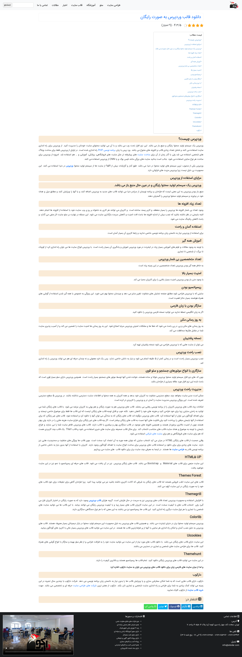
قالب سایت (76, 5)
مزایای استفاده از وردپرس (192, 44)
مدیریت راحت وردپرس (193, 100)
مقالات (55, 5)
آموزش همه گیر (196, 62)
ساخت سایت (144, 155)
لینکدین (196, 607)
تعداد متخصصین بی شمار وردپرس (189, 66)
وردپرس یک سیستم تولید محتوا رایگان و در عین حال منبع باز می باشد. (178, 49)
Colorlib (198, 117)
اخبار (65, 5)
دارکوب (198, 130)
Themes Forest (195, 109)
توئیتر (162, 607)
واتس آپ (149, 607)
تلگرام (185, 607)
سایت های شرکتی (154, 434)
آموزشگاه (91, 5)
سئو (101, 5)
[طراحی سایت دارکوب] (234, 5)
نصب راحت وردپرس (194, 92)
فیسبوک (173, 607)
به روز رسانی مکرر (195, 83)
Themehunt (196, 126)
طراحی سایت (113, 5)
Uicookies (197, 122)
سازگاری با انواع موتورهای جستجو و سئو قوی (186, 96)
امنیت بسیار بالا (196, 70)
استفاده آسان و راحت (194, 57)
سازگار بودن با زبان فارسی (192, 79)
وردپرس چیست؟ (194, 40)
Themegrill (197, 113)
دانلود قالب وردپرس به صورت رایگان (170, 17)
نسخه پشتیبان (196, 87)
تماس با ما (42, 5)
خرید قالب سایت (195, 590)
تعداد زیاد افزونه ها (194, 53)
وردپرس (69, 166)
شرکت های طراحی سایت (84, 586)
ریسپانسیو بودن (196, 74)
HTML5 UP (196, 105)
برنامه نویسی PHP (106, 150)
